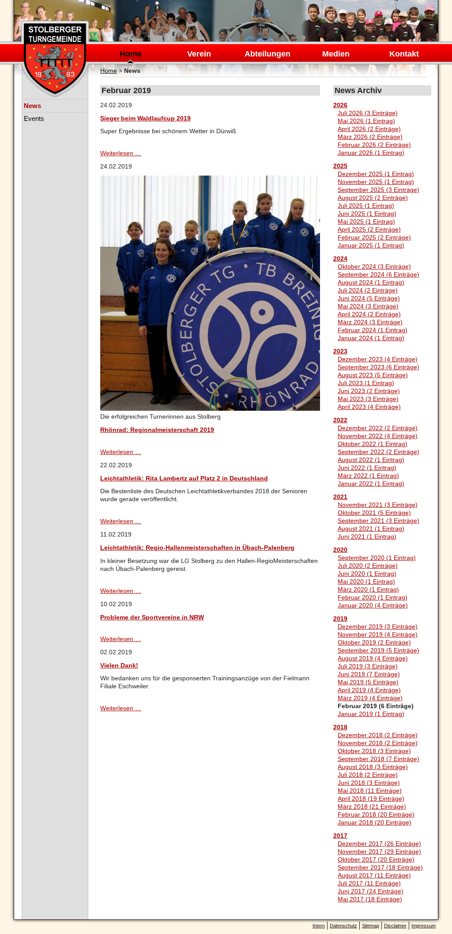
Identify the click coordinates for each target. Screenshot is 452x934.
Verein (199, 53)
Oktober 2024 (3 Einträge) (374, 266)
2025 (340, 165)
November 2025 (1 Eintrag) (376, 181)
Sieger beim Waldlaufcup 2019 (145, 118)
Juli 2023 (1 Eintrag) (366, 382)
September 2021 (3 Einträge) (378, 520)
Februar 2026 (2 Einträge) (374, 144)
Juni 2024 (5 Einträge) (369, 298)
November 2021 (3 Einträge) (378, 504)
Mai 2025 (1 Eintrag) (366, 221)
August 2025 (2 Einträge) (373, 197)
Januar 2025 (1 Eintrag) (371, 245)
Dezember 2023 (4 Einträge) (378, 359)
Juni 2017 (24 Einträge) (370, 891)
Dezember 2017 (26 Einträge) (379, 843)
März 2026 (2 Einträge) (370, 136)
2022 (340, 420)
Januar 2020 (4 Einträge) (373, 605)
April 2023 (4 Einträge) (369, 406)
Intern (319, 925)
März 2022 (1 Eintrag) (368, 475)
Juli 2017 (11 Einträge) (369, 883)
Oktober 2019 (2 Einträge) (374, 642)
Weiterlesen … (120, 153)
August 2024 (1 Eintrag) (371, 282)
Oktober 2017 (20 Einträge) (376, 859)
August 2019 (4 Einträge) (373, 658)
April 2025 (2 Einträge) (369, 229)
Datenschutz (343, 925)
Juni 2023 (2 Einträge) (369, 390)
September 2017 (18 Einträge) (380, 867)
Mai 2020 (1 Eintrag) (366, 581)
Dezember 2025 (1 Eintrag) (376, 173)
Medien (336, 53)
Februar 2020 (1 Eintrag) (372, 597)
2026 (340, 105)
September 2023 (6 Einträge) (378, 367)
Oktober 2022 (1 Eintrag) (372, 443)
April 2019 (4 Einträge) (369, 690)
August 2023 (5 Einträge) (373, 375)
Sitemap (370, 925)
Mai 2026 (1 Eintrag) (366, 120)
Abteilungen (267, 53)
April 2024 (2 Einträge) (369, 314)
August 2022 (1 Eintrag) (371, 459)
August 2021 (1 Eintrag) (371, 528)
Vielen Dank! (119, 665)
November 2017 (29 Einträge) (379, 851)
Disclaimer (395, 925)
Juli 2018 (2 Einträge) (368, 774)
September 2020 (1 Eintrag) (377, 557)
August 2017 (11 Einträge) (374, 875)
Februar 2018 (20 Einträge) (376, 814)
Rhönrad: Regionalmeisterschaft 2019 (157, 429)
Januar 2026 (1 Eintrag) (371, 152)
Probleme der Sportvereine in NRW (152, 617)
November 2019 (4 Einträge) (378, 634)
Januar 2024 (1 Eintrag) (371, 337)
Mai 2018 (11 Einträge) (370, 790)
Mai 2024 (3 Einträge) (368, 306)
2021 (340, 496)
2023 (340, 351)
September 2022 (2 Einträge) (378, 451)
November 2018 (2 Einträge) (378, 742)
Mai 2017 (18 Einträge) (370, 899)
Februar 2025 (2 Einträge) (374, 237)
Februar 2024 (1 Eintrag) (372, 330)
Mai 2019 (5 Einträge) (368, 682)
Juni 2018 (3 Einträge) (369, 782)
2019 (340, 618)
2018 (340, 727)
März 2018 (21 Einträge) (372, 806)
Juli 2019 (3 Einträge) (368, 666)
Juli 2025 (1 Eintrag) (366, 205)
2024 (340, 258)
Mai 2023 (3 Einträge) (368, 398)
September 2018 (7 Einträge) (378, 758)
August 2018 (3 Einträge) (373, 766)
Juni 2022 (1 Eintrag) (367, 467)
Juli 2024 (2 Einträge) (368, 290)
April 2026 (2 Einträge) (369, 128)
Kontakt (404, 53)
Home (131, 53)
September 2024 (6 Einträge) (378, 274)
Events (34, 118)
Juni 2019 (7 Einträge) (369, 674)
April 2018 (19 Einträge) (371, 798)
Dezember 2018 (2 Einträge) (378, 735)
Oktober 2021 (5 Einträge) (374, 512)
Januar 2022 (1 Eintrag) (371, 483)
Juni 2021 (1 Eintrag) (367, 536)
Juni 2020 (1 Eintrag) (367, 573)
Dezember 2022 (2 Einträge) (378, 427)
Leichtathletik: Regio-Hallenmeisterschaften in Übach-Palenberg (197, 547)
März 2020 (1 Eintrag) (368, 589)
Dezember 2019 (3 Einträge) (378, 626)
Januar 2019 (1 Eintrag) (371, 713)
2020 (340, 549)
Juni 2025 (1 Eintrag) (367, 213)
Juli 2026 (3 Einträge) (368, 112)
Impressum (423, 925)
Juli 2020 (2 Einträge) (368, 565)
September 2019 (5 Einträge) (378, 650)
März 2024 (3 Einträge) (370, 322)
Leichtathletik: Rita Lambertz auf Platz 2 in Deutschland (184, 478)
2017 (340, 835)
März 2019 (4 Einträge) (370, 697)
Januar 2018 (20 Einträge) (374, 822)
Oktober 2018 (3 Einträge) (374, 750)
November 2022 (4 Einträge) (378, 435)
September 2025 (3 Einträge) (378, 189)
